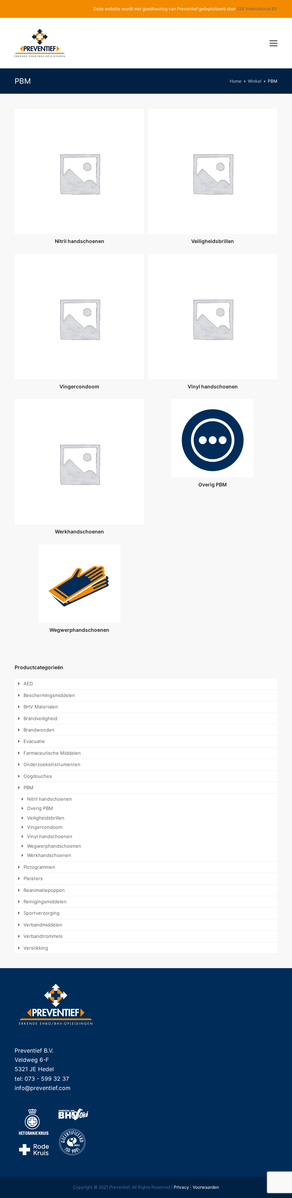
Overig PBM (40, 808)
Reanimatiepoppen (44, 890)
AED (28, 683)
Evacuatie (34, 741)
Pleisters (33, 878)
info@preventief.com (43, 1087)
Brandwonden (39, 730)
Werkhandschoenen (49, 855)
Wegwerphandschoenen (54, 846)
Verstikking (36, 948)
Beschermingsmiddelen (49, 695)
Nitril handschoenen (49, 799)
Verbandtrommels (43, 936)
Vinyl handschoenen (49, 836)
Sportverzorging (41, 913)
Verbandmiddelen (43, 925)
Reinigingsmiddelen (45, 901)
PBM (28, 787)
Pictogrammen (39, 867)
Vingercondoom (44, 827)
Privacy (181, 1187)
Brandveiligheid (40, 718)
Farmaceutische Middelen (52, 753)
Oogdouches (38, 776)
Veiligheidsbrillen (45, 818)
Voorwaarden (206, 1187)
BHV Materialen (41, 706)
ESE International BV (257, 8)
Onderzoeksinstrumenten (52, 764)
